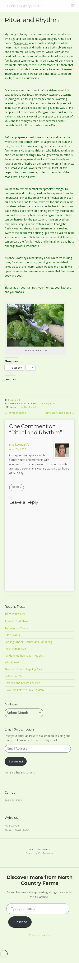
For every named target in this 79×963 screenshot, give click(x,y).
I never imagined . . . (18, 412)
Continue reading (39, 935)
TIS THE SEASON (15, 614)
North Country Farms (24, 5)
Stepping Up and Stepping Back (23, 669)
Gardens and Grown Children (22, 683)
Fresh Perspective (15, 648)
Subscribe (20, 922)
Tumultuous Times (16, 628)
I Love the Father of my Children (24, 690)
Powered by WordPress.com (39, 853)
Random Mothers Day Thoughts (24, 655)
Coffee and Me (14, 676)
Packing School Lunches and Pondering (28, 642)
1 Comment (14, 399)
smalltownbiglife (19, 444)
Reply (16, 487)
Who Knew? (12, 662)
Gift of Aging (12, 635)
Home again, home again (58, 412)
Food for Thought (28, 406)
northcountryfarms (45, 403)
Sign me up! (15, 761)
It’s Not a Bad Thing (16, 621)
